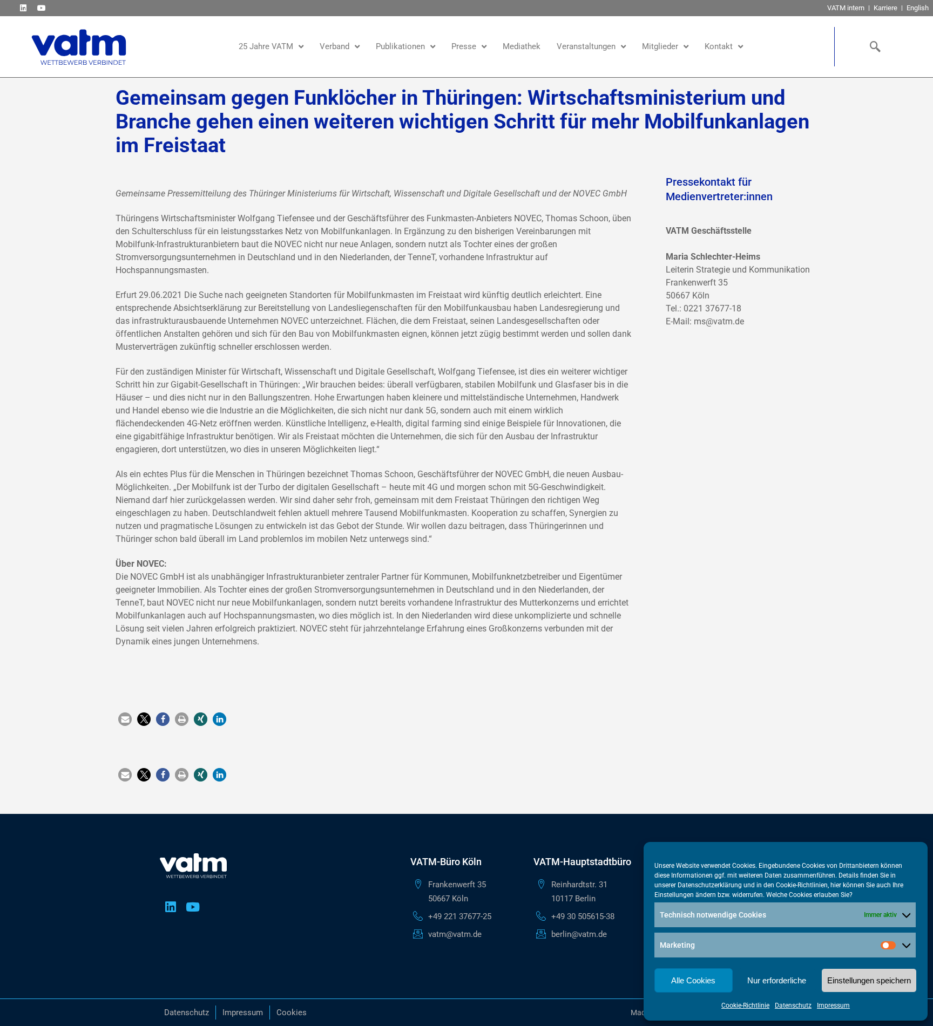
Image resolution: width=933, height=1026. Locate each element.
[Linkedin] (23, 8)
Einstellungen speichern (869, 980)
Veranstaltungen (586, 46)
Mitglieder (660, 46)
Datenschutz (793, 1005)
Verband (334, 46)
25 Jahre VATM (266, 46)
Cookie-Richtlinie (745, 1005)
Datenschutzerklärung (710, 885)
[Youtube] (41, 8)
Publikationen (400, 46)
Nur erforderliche (776, 980)
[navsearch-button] (872, 46)
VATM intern (845, 8)
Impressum (833, 1005)
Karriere (885, 8)
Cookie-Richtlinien (802, 885)
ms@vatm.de (719, 321)
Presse (463, 46)
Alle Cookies (693, 980)
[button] (125, 719)
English (918, 8)
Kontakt (719, 46)
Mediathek (521, 46)
